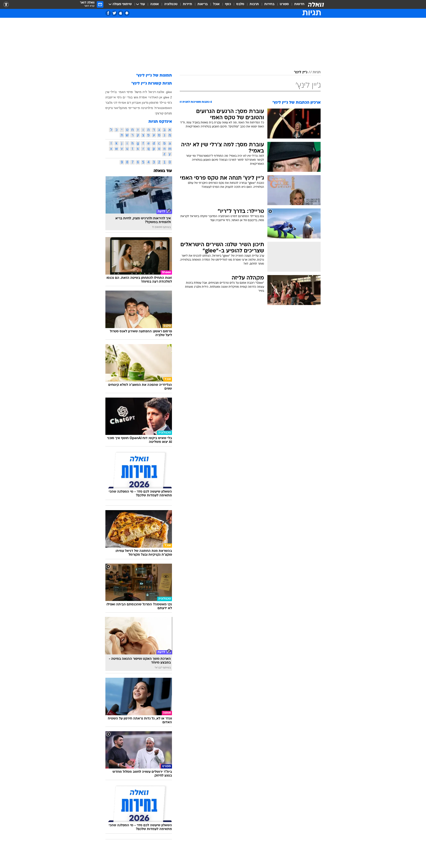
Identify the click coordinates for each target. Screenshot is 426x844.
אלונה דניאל (156, 92)
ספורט (284, 4)
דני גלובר (111, 102)
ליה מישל (141, 92)
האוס (168, 108)
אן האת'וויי (155, 97)
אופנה (154, 4)
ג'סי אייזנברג (113, 97)
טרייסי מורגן (128, 108)
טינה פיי (141, 108)
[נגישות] (6, 4)
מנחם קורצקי (163, 113)
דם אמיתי (124, 102)
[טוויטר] (114, 13)
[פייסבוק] (108, 13)
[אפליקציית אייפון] (120, 13)
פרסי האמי (125, 92)
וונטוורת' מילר (156, 108)
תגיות (317, 72)
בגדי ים (127, 97)
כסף (228, 4)
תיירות (187, 4)
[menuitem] (296, 4)
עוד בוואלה (163, 171)
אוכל (216, 4)
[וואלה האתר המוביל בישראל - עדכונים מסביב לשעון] (316, 4)
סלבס (240, 4)
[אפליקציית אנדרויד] (127, 13)
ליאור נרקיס (112, 108)
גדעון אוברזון (140, 102)
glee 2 (167, 97)
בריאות (202, 4)
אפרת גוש (140, 97)
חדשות (299, 4)
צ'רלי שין (111, 92)
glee (169, 92)
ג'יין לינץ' (300, 72)
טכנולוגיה (171, 4)
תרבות (254, 4)
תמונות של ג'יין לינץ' (154, 75)
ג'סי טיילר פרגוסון (160, 102)
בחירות (269, 4)
